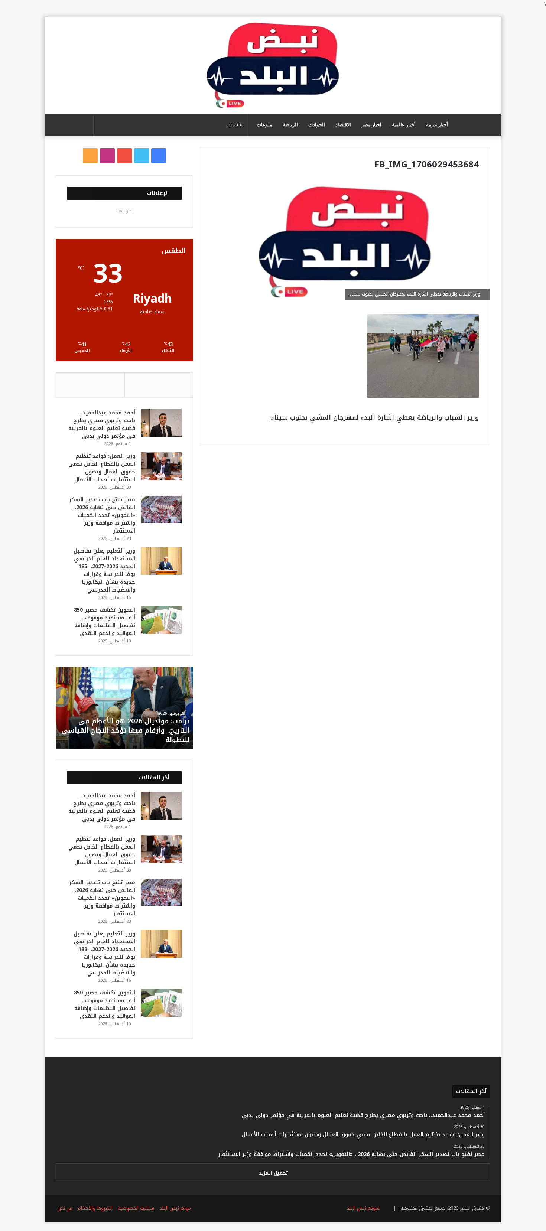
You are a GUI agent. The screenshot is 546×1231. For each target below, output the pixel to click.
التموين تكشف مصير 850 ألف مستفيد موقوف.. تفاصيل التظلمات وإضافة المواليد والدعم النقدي (104, 621)
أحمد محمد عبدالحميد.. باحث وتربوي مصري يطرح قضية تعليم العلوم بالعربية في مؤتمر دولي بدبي (101, 424)
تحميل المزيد (273, 1173)
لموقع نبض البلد (362, 1208)
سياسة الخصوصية (136, 1208)
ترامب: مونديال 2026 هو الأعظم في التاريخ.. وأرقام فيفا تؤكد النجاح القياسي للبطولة (125, 730)
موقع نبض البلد (175, 1208)
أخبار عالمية (404, 124)
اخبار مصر (371, 124)
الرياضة (290, 124)
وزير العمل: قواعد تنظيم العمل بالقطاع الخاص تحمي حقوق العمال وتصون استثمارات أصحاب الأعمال (101, 468)
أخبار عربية (437, 124)
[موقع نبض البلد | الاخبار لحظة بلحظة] (273, 65)
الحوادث (316, 124)
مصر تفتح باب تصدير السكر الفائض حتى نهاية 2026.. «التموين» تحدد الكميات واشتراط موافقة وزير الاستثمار (102, 515)
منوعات (264, 124)
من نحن (65, 1208)
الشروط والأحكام (95, 1208)
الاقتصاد (343, 124)
